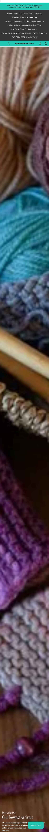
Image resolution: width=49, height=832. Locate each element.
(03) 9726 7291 (18, 37)
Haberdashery (14, 25)
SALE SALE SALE (18, 29)
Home (9, 13)
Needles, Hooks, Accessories (24, 17)
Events (28, 33)
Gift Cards (23, 13)
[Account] (40, 43)
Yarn (31, 13)
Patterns (38, 13)
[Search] (8, 43)
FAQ (34, 33)
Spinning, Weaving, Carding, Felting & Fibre (24, 21)
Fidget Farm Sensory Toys (13, 33)
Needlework (32, 29)
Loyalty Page (31, 37)
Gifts (16, 13)
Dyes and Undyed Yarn (31, 25)
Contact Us (42, 33)
